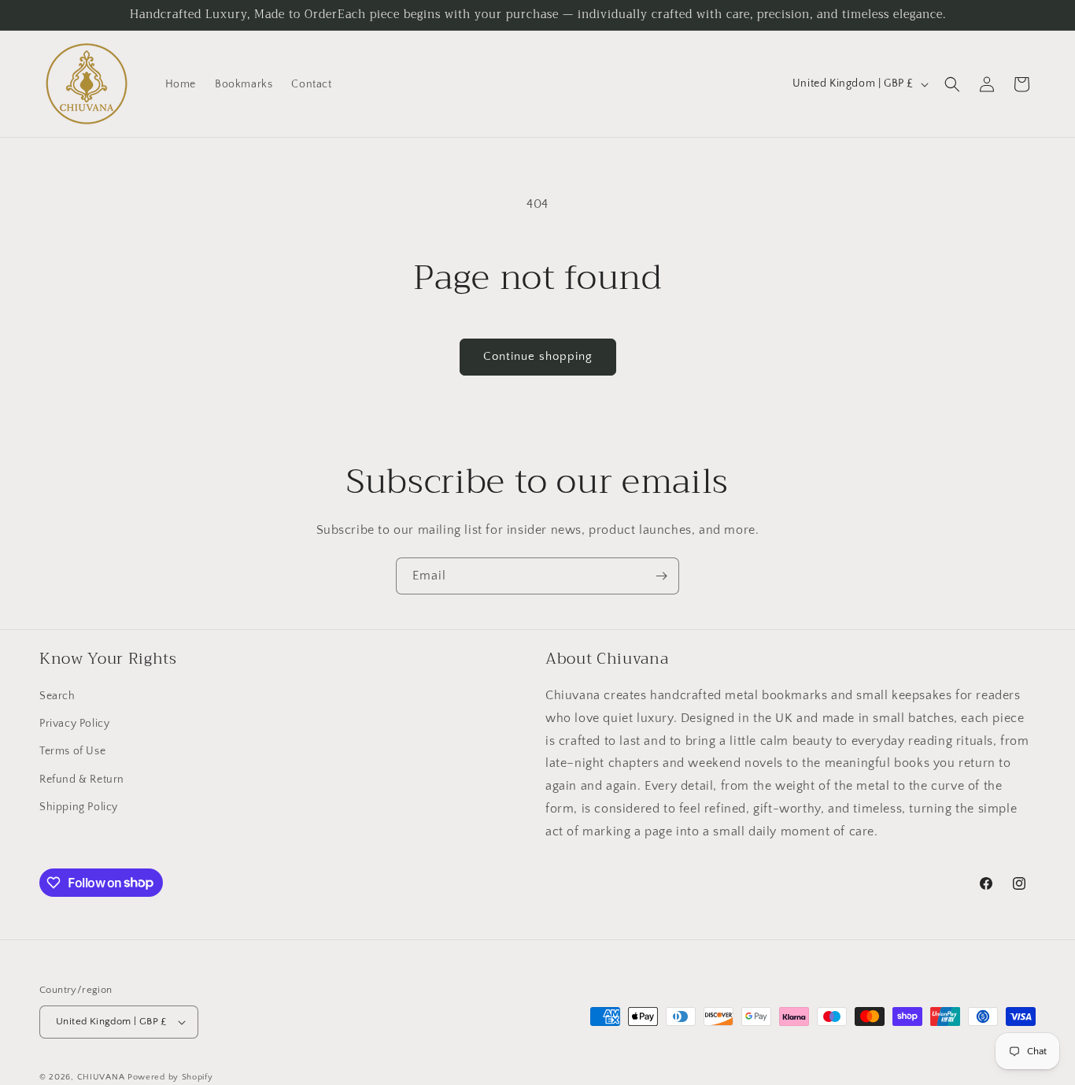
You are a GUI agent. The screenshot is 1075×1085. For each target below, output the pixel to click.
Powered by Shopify (170, 1077)
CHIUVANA (101, 1077)
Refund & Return (81, 779)
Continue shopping (538, 356)
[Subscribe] (661, 575)
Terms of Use (72, 751)
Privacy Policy (74, 723)
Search (57, 696)
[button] (952, 84)
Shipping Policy (78, 807)
